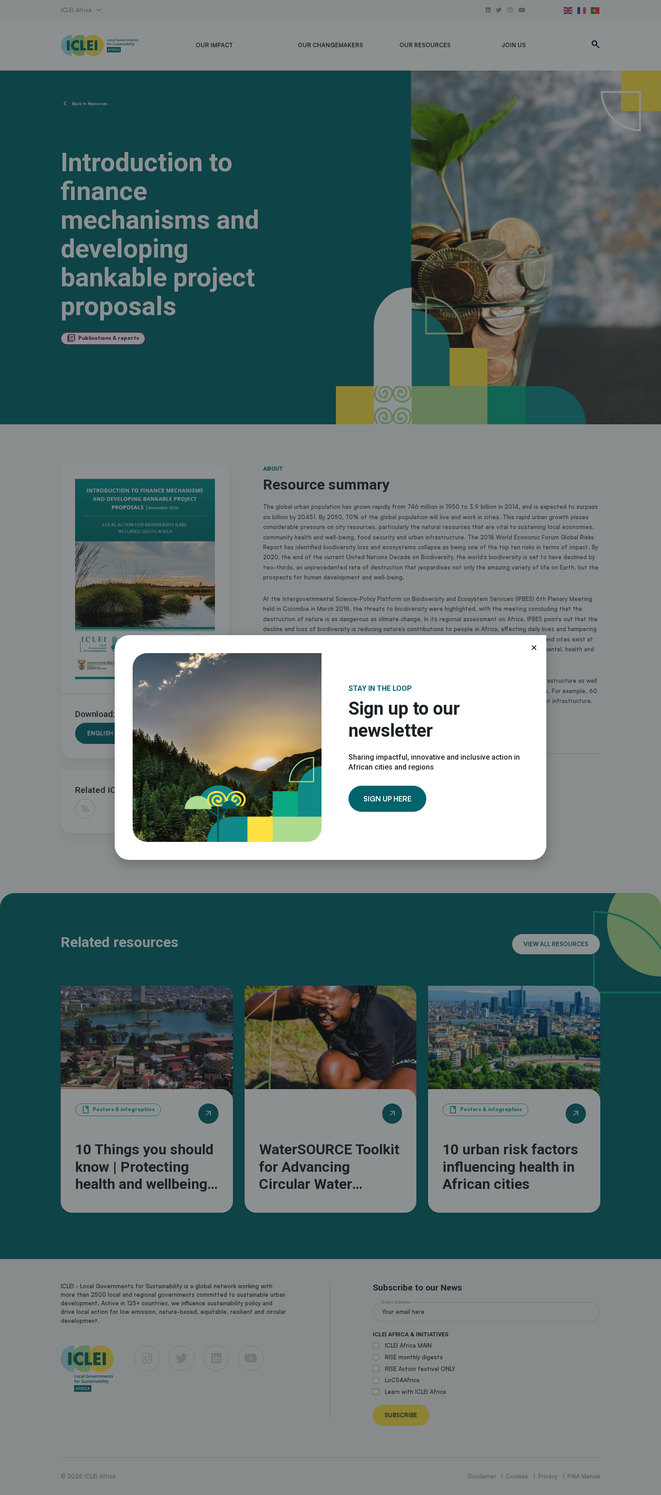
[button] (534, 647)
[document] (330, 747)
